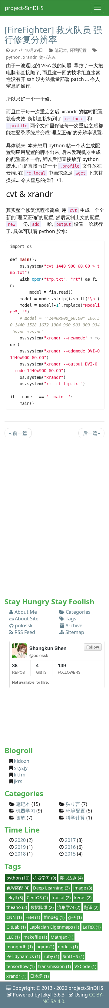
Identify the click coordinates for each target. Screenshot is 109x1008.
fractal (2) (61, 897)
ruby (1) (51, 956)
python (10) (17, 878)
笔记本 (60, 50)
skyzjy (20, 767)
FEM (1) (32, 917)
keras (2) (82, 897)
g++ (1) (75, 917)
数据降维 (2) (42, 907)
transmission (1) (54, 966)
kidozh (21, 761)
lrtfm (19, 774)
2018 (20, 853)
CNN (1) (14, 917)
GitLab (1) (16, 927)
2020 (20, 840)
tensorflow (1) (20, 966)
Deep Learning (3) (51, 888)
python (13, 57)
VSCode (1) (85, 966)
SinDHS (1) (73, 956)
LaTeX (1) (92, 927)
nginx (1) (45, 947)
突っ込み (47, 57)
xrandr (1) (16, 976)
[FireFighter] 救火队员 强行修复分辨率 (53, 34)
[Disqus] (54, 520)
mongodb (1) (19, 947)
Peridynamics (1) (23, 956)
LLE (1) (13, 937)
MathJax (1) (62, 937)
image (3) (82, 888)
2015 (70, 853)
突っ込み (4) (71, 878)
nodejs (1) (68, 947)
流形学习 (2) (68, 907)
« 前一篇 (18, 433)
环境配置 (78, 50)
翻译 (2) (91, 907)
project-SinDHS (24, 8)
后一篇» (91, 433)
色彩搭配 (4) (17, 888)
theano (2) (16, 907)
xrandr (29, 57)
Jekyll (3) (14, 897)
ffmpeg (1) (54, 917)
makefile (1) (35, 937)
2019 (20, 847)
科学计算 (75, 817)
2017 (70, 840)
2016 (70, 847)
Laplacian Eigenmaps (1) (54, 927)
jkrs (17, 781)
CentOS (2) (37, 897)
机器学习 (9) (44, 878)
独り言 (73, 804)
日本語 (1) (39, 976)
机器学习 (25, 810)
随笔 (20, 817)
